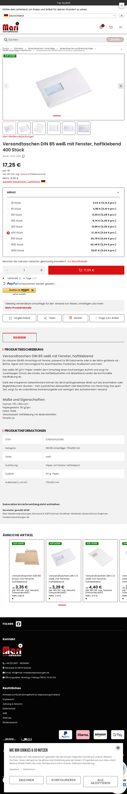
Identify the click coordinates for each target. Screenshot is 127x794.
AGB (5, 713)
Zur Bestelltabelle (77, 261)
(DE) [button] (34, 278)
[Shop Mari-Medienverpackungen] (11, 27)
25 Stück (63, 202)
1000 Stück (63, 244)
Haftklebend (73, 465)
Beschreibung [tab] (19, 337)
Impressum (8, 699)
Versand (25, 174)
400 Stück (63, 232)
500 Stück (63, 238)
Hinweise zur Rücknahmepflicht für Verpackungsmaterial (31, 694)
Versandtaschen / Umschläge (41, 48)
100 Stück (63, 214)
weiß (48, 456)
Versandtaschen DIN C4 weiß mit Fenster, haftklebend (100, 578)
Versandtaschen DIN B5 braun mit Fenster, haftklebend (26, 578)
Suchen (115, 39)
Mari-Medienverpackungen (18, 136)
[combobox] (59, 15)
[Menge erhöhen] (41, 270)
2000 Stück (63, 250)
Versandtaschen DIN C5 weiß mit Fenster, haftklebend (63, 578)
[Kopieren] (23, 156)
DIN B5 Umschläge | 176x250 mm (17, 50)
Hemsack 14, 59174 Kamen (18, 667)
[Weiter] (121, 86)
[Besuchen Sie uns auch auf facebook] (18, 624)
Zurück (6, 48)
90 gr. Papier (52, 473)
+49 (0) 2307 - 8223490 (17, 663)
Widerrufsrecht (10, 722)
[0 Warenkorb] (110, 27)
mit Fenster (59, 465)
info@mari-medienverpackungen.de (30, 672)
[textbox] (59, 16)
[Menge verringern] (6, 270)
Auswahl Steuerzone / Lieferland (21, 181)
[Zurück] (6, 86)
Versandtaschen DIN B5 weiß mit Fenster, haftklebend (60, 50)
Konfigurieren (64, 780)
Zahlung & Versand (12, 704)
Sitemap (7, 717)
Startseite (18, 48)
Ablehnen (26, 780)
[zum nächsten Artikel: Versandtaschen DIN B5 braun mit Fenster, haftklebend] (121, 49)
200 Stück (63, 220)
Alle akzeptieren (100, 781)
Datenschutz (9, 708)
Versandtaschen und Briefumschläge (76, 48)
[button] (63, 192)
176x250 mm (52, 482)
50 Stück (63, 208)
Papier (49, 465)
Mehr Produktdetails (18, 307)
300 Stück (63, 226)
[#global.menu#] (120, 27)
